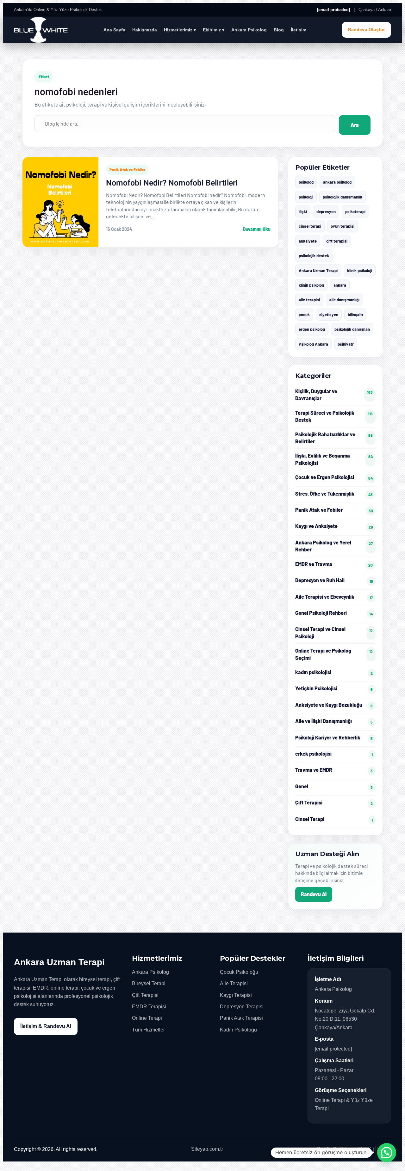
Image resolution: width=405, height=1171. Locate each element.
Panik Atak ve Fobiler (127, 169)
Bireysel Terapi (148, 983)
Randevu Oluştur (366, 29)
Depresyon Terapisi (242, 1006)
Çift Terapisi (145, 995)
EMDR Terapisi (149, 1006)
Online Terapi (147, 1018)
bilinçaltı (355, 314)
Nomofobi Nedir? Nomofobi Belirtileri (172, 183)
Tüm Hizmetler (148, 1029)
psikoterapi (355, 211)
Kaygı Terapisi (236, 995)
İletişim (298, 29)
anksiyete (308, 241)
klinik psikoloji (359, 270)
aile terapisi (309, 299)
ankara (339, 285)
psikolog (306, 182)
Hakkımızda (144, 29)
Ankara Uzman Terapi (318, 270)
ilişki (303, 211)
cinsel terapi (310, 226)
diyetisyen (328, 314)
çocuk (304, 314)
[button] (386, 1152)
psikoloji (306, 196)
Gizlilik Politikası (335, 1149)
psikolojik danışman (352, 329)
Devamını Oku (257, 229)
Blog (279, 29)
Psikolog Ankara (313, 344)
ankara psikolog (337, 182)
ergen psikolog (312, 329)
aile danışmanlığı (344, 299)
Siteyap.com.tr (207, 1149)
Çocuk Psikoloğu (239, 972)
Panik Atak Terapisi (241, 1018)
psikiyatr (346, 344)
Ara (355, 125)
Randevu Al (314, 894)
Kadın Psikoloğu (238, 1029)
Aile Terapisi (234, 983)
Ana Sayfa (114, 29)
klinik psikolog (311, 285)
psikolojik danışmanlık (342, 196)
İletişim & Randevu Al (45, 1026)
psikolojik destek (314, 255)
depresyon (326, 211)
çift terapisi (336, 241)
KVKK (364, 1149)
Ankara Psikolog (249, 29)
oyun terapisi (342, 226)
